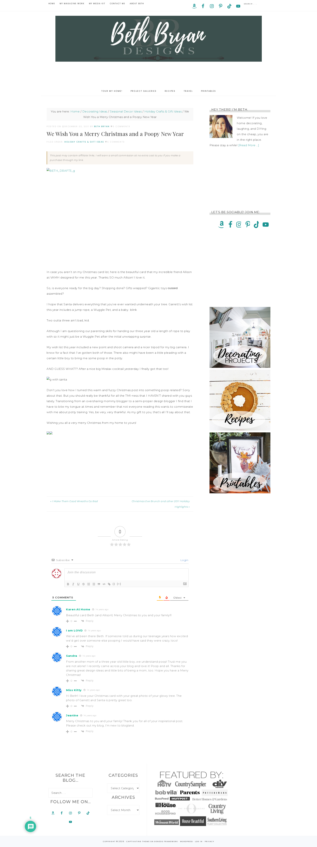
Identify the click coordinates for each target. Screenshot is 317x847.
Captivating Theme (138, 841)
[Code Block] (104, 584)
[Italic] (73, 584)
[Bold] (68, 584)
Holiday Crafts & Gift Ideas (84, 141)
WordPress (186, 841)
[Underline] (78, 584)
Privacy (209, 841)
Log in (199, 841)
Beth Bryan (158, 39)
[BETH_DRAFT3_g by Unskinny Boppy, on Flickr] (61, 170)
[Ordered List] (88, 584)
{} (114, 583)
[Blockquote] (98, 584)
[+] (119, 583)
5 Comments (121, 126)
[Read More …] (248, 145)
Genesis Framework (166, 841)
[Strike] (83, 584)
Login (183, 560)
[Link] (109, 584)
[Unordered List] (93, 584)
